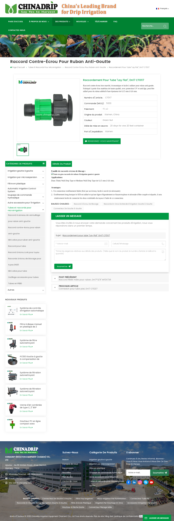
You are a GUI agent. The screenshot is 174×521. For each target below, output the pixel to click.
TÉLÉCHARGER (101, 21)
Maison (65, 459)
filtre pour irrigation (84, 498)
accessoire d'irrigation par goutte (142, 503)
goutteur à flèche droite (73, 507)
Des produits (61, 21)
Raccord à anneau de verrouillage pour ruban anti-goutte (24, 218)
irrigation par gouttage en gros (109, 503)
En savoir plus (26, 314)
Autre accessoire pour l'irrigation (24, 202)
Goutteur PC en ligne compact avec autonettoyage (30, 422)
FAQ (115, 21)
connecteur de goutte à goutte (68, 208)
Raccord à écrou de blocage (86, 204)
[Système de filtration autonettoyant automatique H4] (12, 375)
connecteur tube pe (139, 498)
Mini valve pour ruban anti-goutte (24, 239)
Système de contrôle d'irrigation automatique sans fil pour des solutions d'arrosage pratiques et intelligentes (32, 309)
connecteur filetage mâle (100, 507)
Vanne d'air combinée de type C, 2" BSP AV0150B (31, 406)
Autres (11, 289)
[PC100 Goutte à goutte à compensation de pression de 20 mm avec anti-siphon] (12, 359)
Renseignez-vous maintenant (103, 141)
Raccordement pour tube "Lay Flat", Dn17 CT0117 (86, 235)
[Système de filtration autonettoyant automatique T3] (12, 392)
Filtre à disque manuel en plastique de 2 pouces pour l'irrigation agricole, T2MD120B (31, 325)
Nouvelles (81, 21)
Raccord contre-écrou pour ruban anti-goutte (85, 67)
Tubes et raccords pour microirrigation (44, 67)
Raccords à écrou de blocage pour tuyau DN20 (24, 261)
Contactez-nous (16, 30)
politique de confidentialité (127, 516)
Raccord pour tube (17, 246)
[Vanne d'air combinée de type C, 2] (12, 408)
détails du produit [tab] (61, 164)
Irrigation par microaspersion (22, 177)
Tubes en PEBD (15, 283)
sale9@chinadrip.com (25, 478)
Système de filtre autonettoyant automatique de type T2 (32, 341)
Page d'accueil (15, 21)
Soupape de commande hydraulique (20, 196)
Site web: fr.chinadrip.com (20, 483)
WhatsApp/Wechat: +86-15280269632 (26, 474)
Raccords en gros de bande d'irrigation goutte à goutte (128, 204)
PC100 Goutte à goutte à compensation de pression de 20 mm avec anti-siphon (31, 357)
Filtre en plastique (16, 183)
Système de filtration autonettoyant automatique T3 (30, 390)
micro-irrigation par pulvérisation (111, 498)
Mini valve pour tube (17, 271)
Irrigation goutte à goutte (20, 170)
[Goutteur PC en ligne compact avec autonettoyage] (12, 424)
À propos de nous (38, 21)
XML (111, 516)
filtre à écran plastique (81, 503)
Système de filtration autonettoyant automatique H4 (30, 373)
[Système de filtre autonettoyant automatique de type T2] (12, 343)
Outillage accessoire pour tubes (23, 277)
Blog (64, 490)
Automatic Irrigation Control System (22, 190)
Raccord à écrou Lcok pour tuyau (23, 252)
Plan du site (67, 477)
